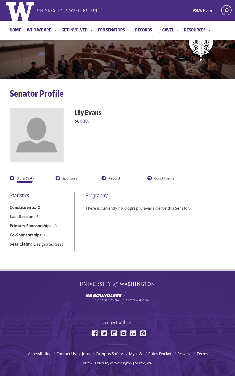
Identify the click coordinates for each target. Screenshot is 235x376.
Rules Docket (159, 353)
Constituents (164, 178)
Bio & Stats (25, 178)
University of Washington (117, 285)
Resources (194, 29)
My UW (135, 353)
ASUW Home (202, 10)
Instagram (115, 333)
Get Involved (74, 29)
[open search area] (226, 10)
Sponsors (69, 178)
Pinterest (144, 333)
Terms (202, 353)
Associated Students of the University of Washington (67, 10)
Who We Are (39, 29)
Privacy (183, 353)
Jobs (86, 353)
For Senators (111, 29)
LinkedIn (135, 333)
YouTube (125, 333)
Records (143, 29)
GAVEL (168, 29)
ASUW (25, 10)
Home (15, 29)
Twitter (106, 333)
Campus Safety (109, 353)
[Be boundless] (117, 298)
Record (114, 178)
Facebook (96, 333)
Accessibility (39, 353)
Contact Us (66, 353)
